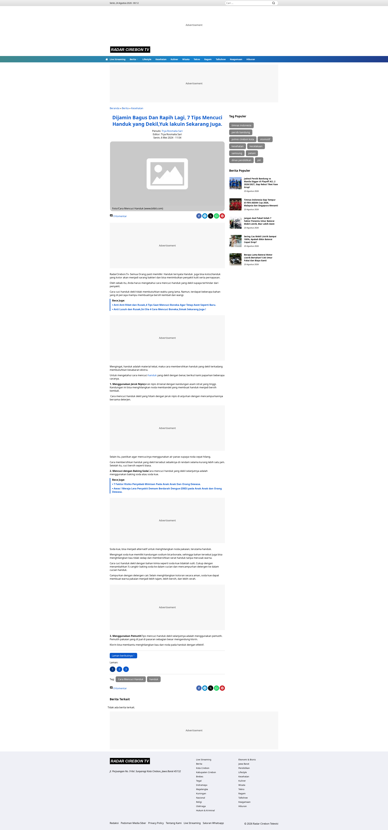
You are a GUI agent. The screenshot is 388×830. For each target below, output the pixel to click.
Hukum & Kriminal (205, 810)
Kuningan (201, 793)
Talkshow (221, 59)
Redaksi (114, 823)
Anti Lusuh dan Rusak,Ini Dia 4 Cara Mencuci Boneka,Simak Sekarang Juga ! (160, 309)
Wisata (185, 59)
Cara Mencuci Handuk (130, 679)
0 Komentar (120, 216)
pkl (259, 160)
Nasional (200, 797)
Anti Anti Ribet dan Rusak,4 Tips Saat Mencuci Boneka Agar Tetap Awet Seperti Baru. (165, 305)
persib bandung (241, 132)
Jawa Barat (243, 763)
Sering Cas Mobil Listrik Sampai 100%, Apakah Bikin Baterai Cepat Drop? (260, 239)
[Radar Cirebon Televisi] (130, 50)
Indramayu (201, 785)
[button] (134, 59)
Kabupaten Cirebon (206, 772)
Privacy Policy (156, 823)
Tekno (197, 59)
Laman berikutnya (122, 655)
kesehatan (238, 146)
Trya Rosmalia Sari (172, 131)
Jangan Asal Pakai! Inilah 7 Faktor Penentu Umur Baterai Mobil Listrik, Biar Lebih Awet (259, 221)
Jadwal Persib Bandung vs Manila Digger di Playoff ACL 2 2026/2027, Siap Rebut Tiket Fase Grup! (261, 183)
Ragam (208, 59)
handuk (152, 375)
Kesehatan (161, 59)
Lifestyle (146, 59)
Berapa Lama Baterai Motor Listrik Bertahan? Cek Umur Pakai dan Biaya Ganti (258, 257)
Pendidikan (244, 768)
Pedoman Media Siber (133, 823)
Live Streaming (117, 59)
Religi (199, 801)
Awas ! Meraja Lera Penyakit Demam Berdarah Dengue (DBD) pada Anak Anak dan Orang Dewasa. (167, 490)
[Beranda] (106, 59)
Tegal (199, 780)
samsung (237, 153)
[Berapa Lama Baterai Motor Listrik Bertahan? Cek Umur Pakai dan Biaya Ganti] (235, 259)
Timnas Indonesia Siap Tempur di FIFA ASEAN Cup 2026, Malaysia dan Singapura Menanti (261, 202)
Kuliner (174, 59)
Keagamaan (236, 59)
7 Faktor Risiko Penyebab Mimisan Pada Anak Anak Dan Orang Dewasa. (157, 484)
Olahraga (201, 806)
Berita (133, 59)
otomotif (265, 139)
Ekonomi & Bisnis (247, 759)
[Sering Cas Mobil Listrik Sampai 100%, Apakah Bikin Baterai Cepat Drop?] (235, 241)
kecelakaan (256, 146)
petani (252, 153)
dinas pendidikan (241, 160)
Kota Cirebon (202, 768)
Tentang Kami (174, 823)
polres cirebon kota (243, 139)
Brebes (199, 776)
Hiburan (250, 59)
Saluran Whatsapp (213, 823)
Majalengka (202, 789)
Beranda (114, 108)
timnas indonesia (241, 125)
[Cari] (273, 3)
